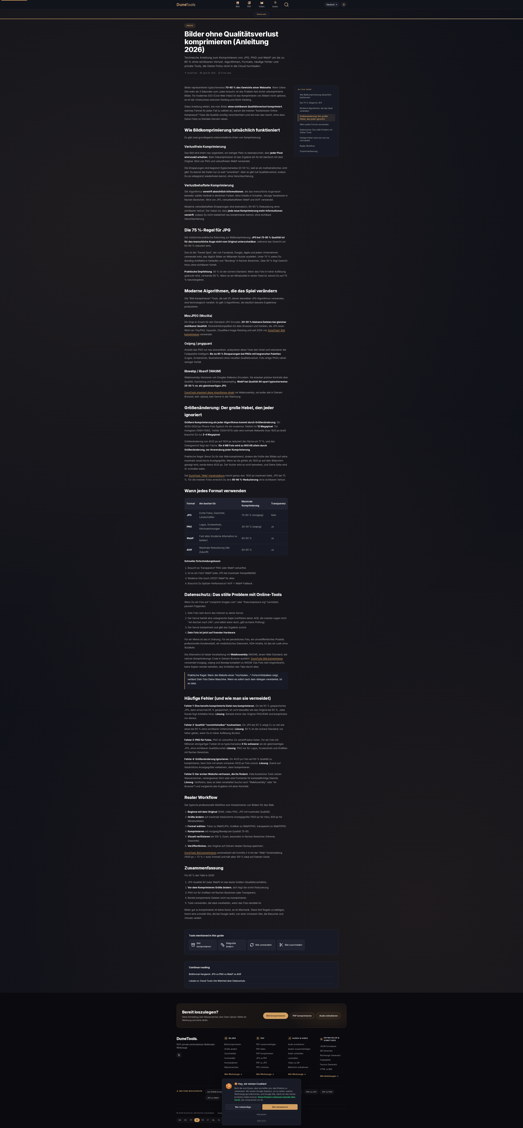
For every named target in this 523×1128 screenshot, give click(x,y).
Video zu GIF (294, 1063)
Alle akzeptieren (280, 1107)
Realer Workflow (307, 146)
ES (185, 1120)
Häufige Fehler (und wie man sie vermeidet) (314, 139)
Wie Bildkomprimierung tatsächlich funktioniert (315, 96)
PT (191, 1120)
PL (219, 1120)
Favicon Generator (328, 1064)
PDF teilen (260, 1049)
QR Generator (326, 1051)
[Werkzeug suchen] (286, 5)
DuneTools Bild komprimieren (267, 658)
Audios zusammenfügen (299, 1049)
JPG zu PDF (261, 1058)
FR (203, 1120)
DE (197, 1120)
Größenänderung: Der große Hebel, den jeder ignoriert (314, 117)
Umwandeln (229, 1058)
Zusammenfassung (308, 151)
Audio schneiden (295, 1053)
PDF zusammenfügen (266, 1044)
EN (180, 1120)
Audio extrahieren (328, 1016)
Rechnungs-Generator (330, 1055)
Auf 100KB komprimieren (217, 1092)
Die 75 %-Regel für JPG (311, 103)
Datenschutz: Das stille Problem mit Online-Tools (316, 131)
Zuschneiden (230, 1053)
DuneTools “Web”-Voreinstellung (207, 475)
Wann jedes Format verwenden (314, 124)
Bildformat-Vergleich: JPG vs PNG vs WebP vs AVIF (215, 974)
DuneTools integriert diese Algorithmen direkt (209, 392)
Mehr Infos (261, 1121)
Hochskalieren (230, 1063)
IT (208, 1120)
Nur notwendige (243, 1107)
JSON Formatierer (328, 1046)
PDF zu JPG (261, 1063)
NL (213, 1120)
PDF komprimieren (302, 1016)
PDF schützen (262, 1067)
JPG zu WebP (213, 1098)
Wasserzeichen (231, 1067)
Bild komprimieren (275, 1016)
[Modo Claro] (343, 4)
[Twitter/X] (179, 1055)
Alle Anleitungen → (329, 1076)
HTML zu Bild (326, 1069)
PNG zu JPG (311, 1092)
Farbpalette (325, 1060)
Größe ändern (230, 1049)
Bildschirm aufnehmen (298, 1067)
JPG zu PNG (327, 1092)
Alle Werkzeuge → (233, 1074)
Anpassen (261, 1114)
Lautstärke (293, 1058)
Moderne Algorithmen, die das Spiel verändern (316, 109)
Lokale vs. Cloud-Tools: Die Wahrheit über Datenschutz (217, 980)
